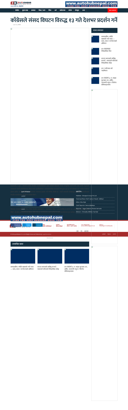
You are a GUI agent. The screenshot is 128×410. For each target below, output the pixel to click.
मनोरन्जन (62, 10)
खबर (77, 231)
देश (81, 231)
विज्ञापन (23, 205)
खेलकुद (77, 10)
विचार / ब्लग (42, 10)
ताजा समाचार (112, 10)
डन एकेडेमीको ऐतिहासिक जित (106, 50)
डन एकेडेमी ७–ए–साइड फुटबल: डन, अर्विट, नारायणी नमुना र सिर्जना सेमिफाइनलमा (75, 269)
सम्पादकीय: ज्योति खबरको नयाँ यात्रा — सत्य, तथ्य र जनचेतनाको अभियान (22, 268)
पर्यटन (70, 10)
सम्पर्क (23, 209)
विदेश (50, 10)
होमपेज (17, 10)
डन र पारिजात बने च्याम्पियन (107, 69)
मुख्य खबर (25, 10)
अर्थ (56, 10)
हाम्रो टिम (23, 200)
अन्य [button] (83, 10)
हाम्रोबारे (23, 196)
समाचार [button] (33, 10)
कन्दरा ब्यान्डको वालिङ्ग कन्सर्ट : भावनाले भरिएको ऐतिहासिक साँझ (48, 268)
